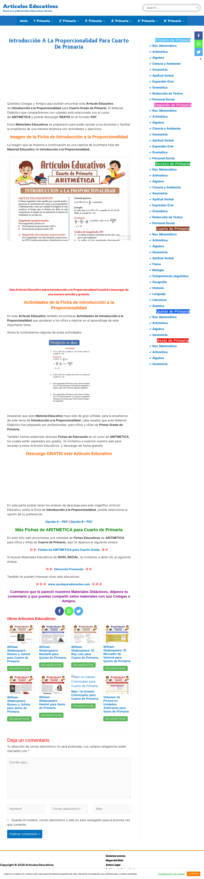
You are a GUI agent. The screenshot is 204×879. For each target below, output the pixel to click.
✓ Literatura (158, 300)
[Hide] (200, 59)
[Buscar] (197, 7)
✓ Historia (156, 288)
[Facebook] (59, 611)
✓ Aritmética (158, 52)
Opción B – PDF (81, 521)
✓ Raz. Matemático (163, 46)
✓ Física (155, 264)
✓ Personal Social (162, 99)
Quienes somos (115, 855)
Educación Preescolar (69, 569)
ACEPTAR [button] (193, 873)
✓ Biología (156, 270)
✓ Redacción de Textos (166, 93)
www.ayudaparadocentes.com (69, 584)
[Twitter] (78, 611)
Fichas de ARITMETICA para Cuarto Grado (69, 550)
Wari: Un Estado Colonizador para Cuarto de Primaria (84, 695)
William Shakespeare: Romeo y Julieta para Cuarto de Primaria (18, 654)
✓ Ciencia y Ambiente (165, 63)
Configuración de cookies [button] (171, 874)
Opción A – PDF (56, 521)
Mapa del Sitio (114, 860)
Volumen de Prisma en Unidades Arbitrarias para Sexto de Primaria (116, 704)
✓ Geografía (158, 282)
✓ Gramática (158, 87)
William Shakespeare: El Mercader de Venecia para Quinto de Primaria (116, 654)
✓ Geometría (158, 69)
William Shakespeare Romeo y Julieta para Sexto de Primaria (18, 704)
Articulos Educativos (30, 6)
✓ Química (156, 306)
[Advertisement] (69, 79)
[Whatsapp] (69, 611)
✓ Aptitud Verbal (161, 75)
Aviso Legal (113, 864)
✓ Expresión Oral (161, 81)
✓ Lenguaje (157, 294)
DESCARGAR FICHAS (19, 668)
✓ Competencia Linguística (168, 276)
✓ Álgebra (156, 57)
